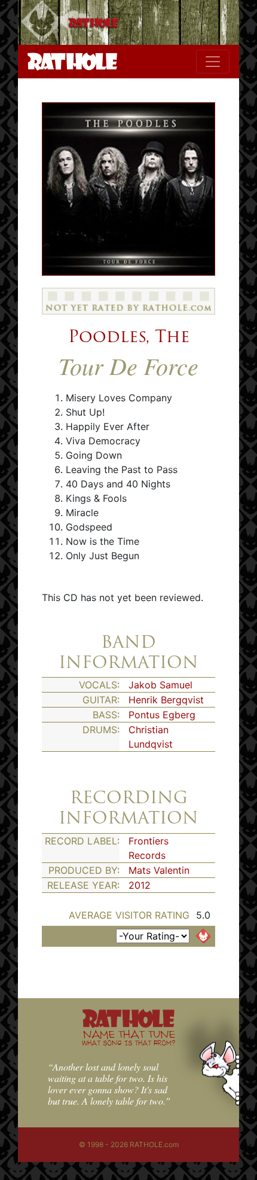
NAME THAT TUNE (128, 1037)
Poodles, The (128, 336)
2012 (139, 885)
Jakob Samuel (160, 685)
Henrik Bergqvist (166, 700)
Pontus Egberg (161, 715)
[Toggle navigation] (213, 62)
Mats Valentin (158, 870)
